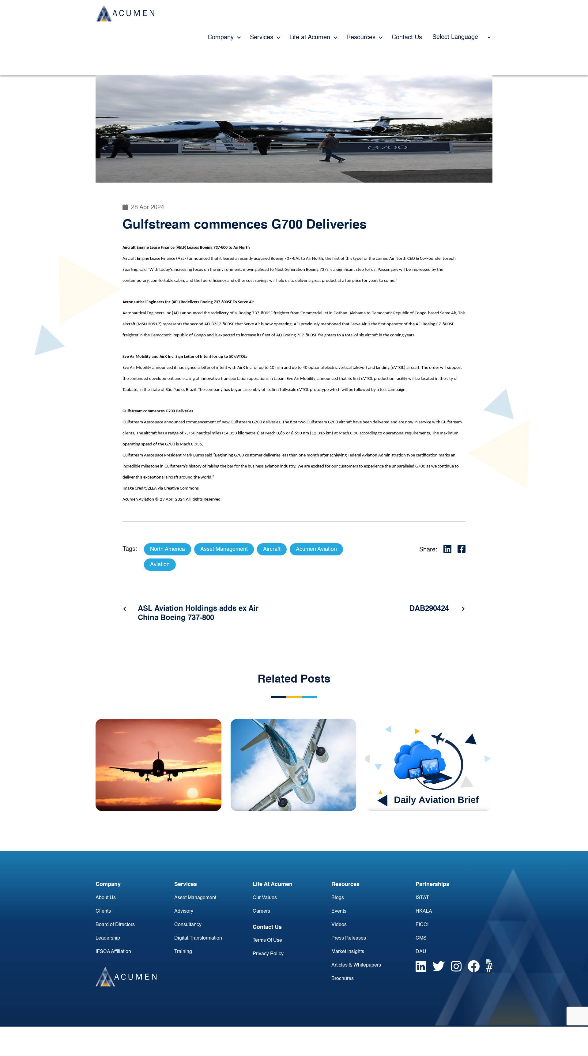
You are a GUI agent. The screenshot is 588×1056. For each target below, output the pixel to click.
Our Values (265, 897)
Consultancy (188, 924)
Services (262, 38)
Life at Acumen (310, 38)
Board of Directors (115, 924)
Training (183, 951)
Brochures (342, 978)
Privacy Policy (268, 954)
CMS (421, 938)
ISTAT (422, 897)
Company (222, 38)
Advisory (183, 911)
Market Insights (347, 951)
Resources (361, 38)
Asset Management (195, 897)
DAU (421, 951)
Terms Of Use (267, 940)
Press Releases (348, 938)
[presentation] (125, 609)
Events (338, 911)
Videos (339, 924)
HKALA (424, 911)
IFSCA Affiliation (113, 951)
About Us (106, 897)
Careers (261, 911)
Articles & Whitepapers (356, 965)
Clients (103, 911)
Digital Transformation (198, 938)
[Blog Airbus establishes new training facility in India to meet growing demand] (158, 765)
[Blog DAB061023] (428, 765)
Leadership (108, 938)
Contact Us (407, 38)
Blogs (337, 897)
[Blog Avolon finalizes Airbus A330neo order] (293, 765)
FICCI (422, 924)
